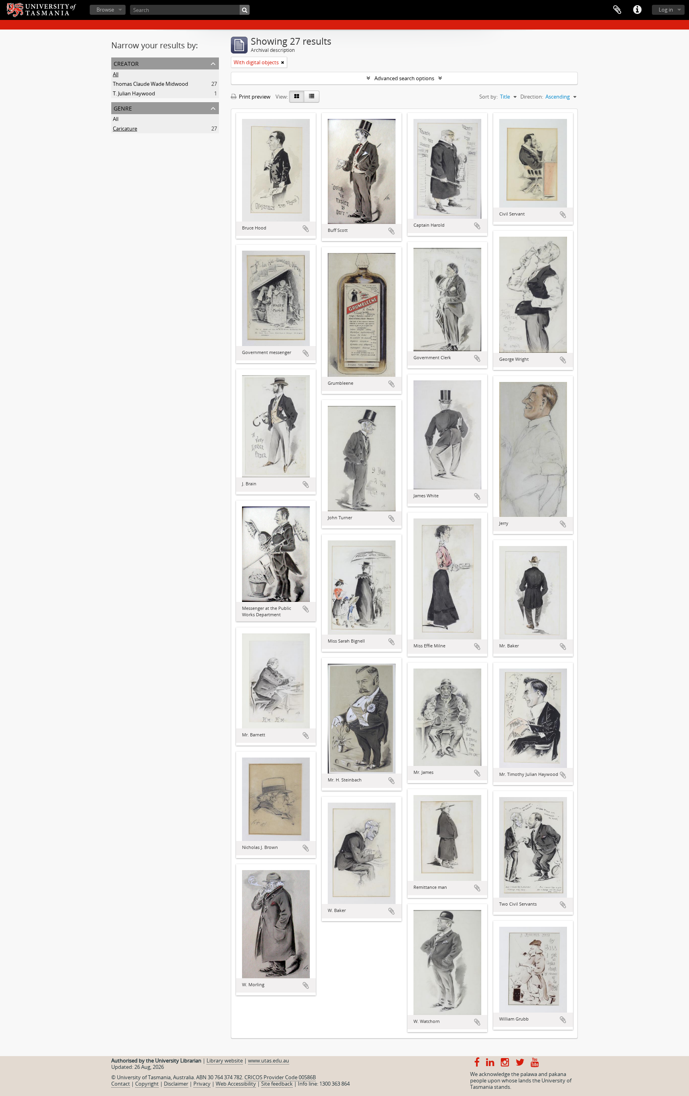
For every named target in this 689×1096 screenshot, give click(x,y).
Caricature (125, 128)
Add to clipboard (306, 229)
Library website (225, 1060)
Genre (123, 107)
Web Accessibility (236, 1083)
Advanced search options (404, 78)
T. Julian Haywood (134, 93)
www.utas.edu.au (268, 1060)
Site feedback (277, 1083)
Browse (105, 9)
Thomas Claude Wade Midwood (150, 83)
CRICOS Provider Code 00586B (280, 1077)
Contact (120, 1083)
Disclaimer (176, 1083)
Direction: (531, 96)
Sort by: (488, 96)
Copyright (147, 1083)
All (115, 74)
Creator (126, 62)
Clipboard (617, 10)
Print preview (254, 96)
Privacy (202, 1083)
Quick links (637, 10)
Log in (666, 9)
